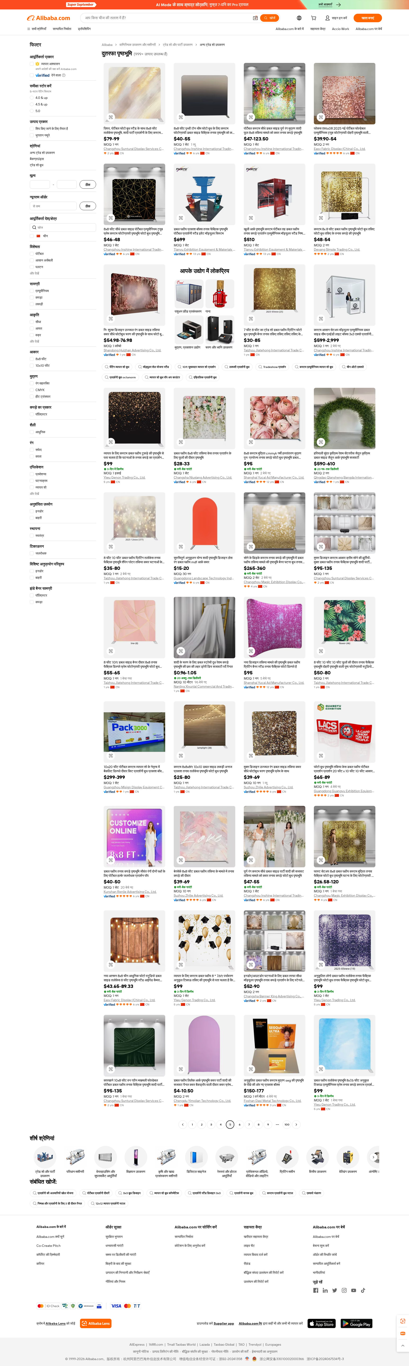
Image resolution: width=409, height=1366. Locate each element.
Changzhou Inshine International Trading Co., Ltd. (204, 149)
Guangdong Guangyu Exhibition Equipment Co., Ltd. (344, 791)
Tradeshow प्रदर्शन (274, 367)
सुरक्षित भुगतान (114, 1237)
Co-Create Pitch (48, 1246)
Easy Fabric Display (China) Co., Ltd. (339, 149)
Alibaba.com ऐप (250, 1323)
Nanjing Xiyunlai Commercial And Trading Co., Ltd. (204, 686)
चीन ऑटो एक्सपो (355, 367)
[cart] (314, 19)
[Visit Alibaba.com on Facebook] (316, 1290)
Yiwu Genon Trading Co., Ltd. (124, 477)
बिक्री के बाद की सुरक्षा (118, 1264)
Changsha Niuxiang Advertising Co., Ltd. (203, 477)
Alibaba (107, 45)
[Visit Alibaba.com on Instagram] (344, 1290)
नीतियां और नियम (115, 1281)
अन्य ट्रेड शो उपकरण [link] (212, 45)
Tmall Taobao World (181, 1344)
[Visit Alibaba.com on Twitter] (335, 1290)
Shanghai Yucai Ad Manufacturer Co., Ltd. (274, 477)
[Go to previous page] (182, 1124)
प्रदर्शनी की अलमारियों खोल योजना (55, 1193)
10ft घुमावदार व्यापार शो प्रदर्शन (199, 367)
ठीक (87, 185)
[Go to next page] (296, 1124)
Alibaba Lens (56, 1323)
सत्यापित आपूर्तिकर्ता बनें (326, 1264)
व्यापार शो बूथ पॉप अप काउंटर (165, 377)
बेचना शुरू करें (321, 1246)
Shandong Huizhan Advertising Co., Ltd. (132, 350)
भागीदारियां (319, 1272)
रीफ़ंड (247, 1264)
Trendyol (255, 1344)
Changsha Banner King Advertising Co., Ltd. (274, 996)
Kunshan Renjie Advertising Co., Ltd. (130, 892)
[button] (255, 18)
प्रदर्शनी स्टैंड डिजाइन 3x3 (207, 1193)
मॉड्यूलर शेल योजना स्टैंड (156, 367)
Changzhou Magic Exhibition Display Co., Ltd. (274, 582)
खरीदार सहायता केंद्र (256, 1237)
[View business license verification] (247, 1359)
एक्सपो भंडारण (314, 1193)
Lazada (205, 1344)
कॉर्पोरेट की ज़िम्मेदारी (48, 1255)
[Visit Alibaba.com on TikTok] (363, 1290)
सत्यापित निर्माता (184, 1237)
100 (287, 1124)
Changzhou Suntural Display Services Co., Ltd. (134, 149)
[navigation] (63, 585)
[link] (403, 1321)
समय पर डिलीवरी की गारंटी (121, 1255)
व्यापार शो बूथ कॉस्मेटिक (166, 1193)
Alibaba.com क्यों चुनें (50, 1237)
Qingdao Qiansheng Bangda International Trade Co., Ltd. (344, 477)
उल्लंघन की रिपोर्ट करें (256, 1281)
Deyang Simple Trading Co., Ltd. (337, 249)
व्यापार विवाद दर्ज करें (255, 1255)
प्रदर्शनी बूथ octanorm (123, 377)
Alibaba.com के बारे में (51, 1227)
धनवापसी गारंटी (114, 1246)
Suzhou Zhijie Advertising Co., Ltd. (268, 787)
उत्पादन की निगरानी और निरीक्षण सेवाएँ (127, 1272)
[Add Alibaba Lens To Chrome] (95, 1323)
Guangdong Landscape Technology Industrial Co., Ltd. (204, 578)
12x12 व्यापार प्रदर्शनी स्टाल (110, 1203)
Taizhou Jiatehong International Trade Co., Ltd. (274, 350)
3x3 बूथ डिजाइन (132, 1193)
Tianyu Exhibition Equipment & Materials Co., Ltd (204, 249)
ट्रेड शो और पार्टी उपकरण (178, 45)
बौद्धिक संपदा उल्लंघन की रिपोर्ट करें (264, 1272)
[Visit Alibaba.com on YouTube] (353, 1290)
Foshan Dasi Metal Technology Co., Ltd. (272, 1101)
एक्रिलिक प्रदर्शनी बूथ (205, 377)
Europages (273, 1344)
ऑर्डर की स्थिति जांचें (325, 1255)
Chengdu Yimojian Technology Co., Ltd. (202, 1101)
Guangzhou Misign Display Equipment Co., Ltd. (134, 787)
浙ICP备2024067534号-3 (325, 1359)
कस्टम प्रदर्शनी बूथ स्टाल (280, 1193)
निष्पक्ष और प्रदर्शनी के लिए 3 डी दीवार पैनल (60, 1203)
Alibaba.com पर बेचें (326, 1237)
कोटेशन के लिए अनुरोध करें (190, 1246)
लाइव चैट (249, 1246)
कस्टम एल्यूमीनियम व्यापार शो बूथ (316, 367)
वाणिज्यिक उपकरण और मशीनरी (138, 45)
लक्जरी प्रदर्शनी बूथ (239, 367)
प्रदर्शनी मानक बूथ (243, 1193)
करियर (40, 1264)
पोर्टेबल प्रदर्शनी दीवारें (98, 1193)
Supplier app (224, 1323)
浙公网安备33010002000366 (282, 1359)
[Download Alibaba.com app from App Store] (321, 1323)
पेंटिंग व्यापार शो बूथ (119, 367)
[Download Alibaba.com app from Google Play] (357, 1323)
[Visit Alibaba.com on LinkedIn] (325, 1290)
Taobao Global (224, 1344)
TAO (241, 1344)
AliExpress (137, 1344)
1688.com (156, 1344)
